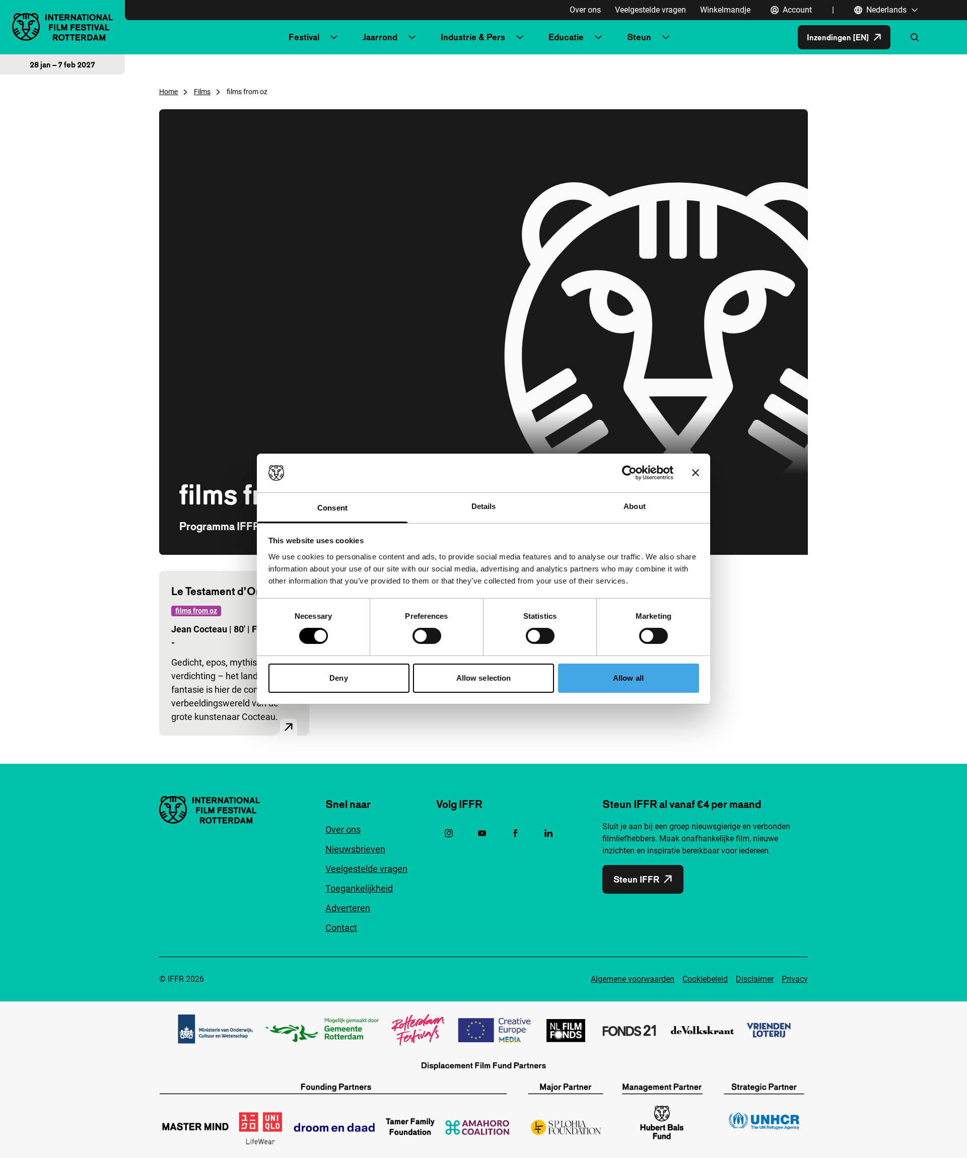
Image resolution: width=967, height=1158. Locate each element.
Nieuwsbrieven (355, 849)
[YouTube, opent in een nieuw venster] (482, 833)
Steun (639, 37)
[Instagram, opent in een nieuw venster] (448, 833)
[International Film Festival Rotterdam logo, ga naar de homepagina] (62, 27)
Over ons (585, 10)
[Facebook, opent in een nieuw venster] (515, 833)
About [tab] (635, 506)
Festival (304, 37)
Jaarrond (380, 37)
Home (168, 92)
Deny (338, 678)
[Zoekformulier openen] (915, 37)
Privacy (795, 979)
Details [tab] (483, 506)
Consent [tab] (332, 507)
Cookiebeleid (705, 979)
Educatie (566, 37)
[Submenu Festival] (334, 37)
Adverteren (347, 908)
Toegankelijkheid (359, 888)
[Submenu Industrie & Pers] (519, 37)
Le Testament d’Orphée (227, 591)
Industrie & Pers (473, 37)
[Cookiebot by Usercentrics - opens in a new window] (629, 472)
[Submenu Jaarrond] (412, 37)
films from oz (196, 611)
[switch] (426, 636)
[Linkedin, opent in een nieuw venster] (548, 833)
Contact (341, 927)
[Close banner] (695, 472)
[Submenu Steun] (665, 37)
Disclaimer (755, 979)
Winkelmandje (725, 10)
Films (202, 92)
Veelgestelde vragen (650, 10)
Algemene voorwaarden (632, 979)
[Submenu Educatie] (598, 37)
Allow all (628, 678)
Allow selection (483, 678)
